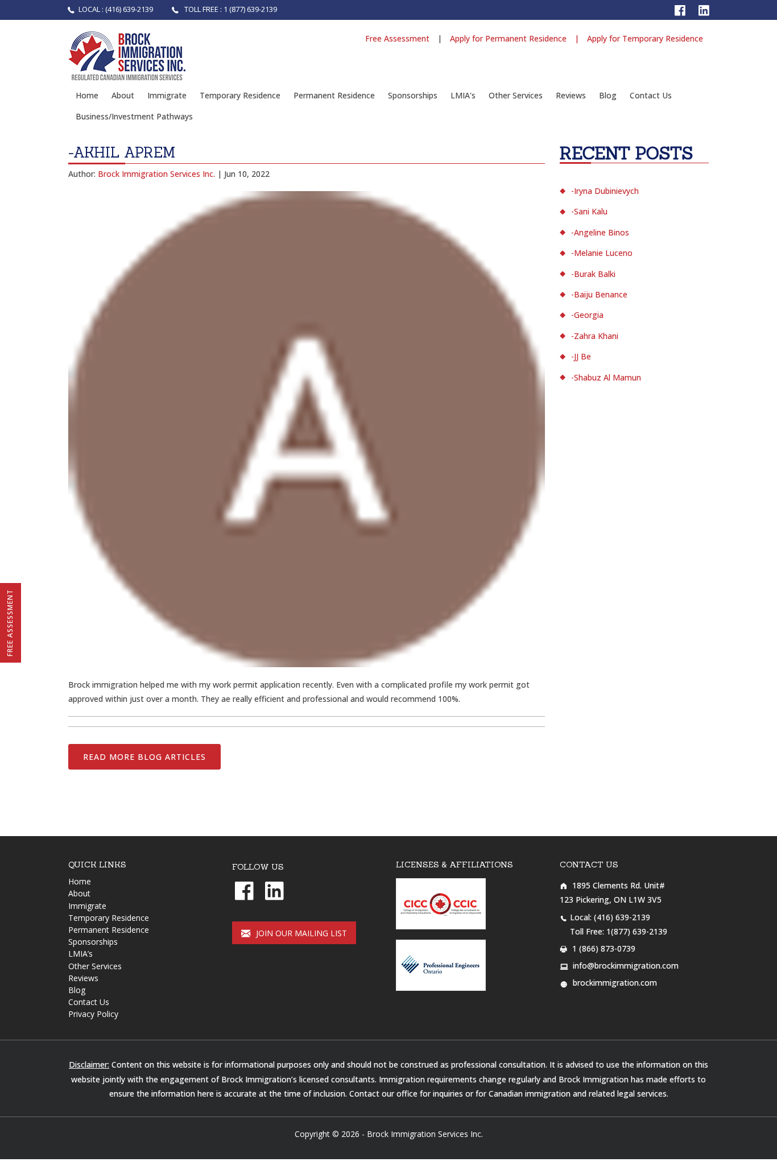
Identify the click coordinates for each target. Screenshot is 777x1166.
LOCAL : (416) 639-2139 (116, 9)
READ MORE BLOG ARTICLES (144, 756)
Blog (608, 95)
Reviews (571, 95)
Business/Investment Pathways (134, 116)
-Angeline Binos (600, 232)
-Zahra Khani (594, 335)
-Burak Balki (593, 273)
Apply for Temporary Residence (645, 38)
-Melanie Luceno (602, 252)
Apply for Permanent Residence (508, 38)
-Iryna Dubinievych (605, 190)
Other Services (516, 95)
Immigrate (167, 95)
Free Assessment (398, 38)
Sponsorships (412, 95)
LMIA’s (80, 953)
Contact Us (651, 95)
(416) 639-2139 (622, 917)
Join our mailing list (300, 933)
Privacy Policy (93, 1013)
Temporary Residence (240, 95)
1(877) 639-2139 (636, 931)
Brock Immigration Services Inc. (425, 1133)
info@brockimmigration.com (626, 965)
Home (87, 95)
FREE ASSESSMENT (10, 622)
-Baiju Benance (599, 294)
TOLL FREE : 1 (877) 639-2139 (230, 9)
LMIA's (463, 95)
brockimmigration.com (615, 982)
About (122, 95)
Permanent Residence (334, 95)
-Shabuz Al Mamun (606, 377)
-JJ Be (581, 356)
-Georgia (587, 314)
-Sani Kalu (589, 211)
